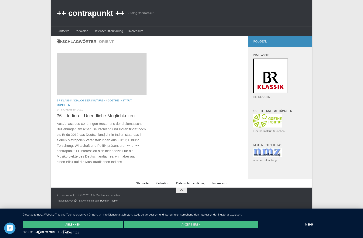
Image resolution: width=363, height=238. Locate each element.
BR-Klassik (64, 100)
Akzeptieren (191, 224)
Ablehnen (72, 224)
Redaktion (81, 31)
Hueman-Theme (109, 200)
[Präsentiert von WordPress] (75, 200)
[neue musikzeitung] (267, 155)
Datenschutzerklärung (108, 31)
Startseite (63, 31)
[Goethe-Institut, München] (267, 126)
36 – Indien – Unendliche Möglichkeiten (96, 115)
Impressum (135, 31)
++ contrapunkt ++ (91, 13)
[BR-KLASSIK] (270, 92)
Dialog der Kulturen (89, 100)
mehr (309, 224)
